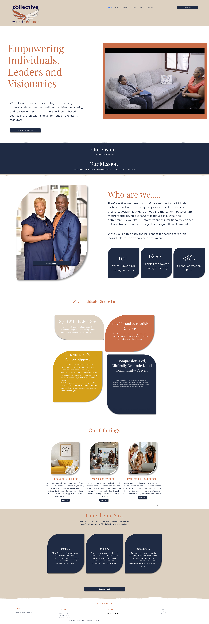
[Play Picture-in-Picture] (199, 112)
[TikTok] (118, 613)
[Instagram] (108, 613)
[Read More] (163, 611)
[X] (113, 613)
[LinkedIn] (116, 613)
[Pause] (107, 112)
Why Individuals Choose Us (93, 301)
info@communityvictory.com (23, 612)
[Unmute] (110, 112)
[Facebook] (111, 613)
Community (125, 370)
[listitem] (65, 554)
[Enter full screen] (202, 112)
